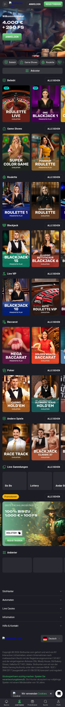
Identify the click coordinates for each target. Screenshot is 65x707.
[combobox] (52, 638)
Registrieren (53, 4)
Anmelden (35, 4)
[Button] (5, 4)
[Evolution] (48, 565)
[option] (10, 62)
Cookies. (42, 693)
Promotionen (10, 496)
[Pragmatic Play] (17, 565)
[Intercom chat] (59, 693)
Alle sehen (53, 80)
